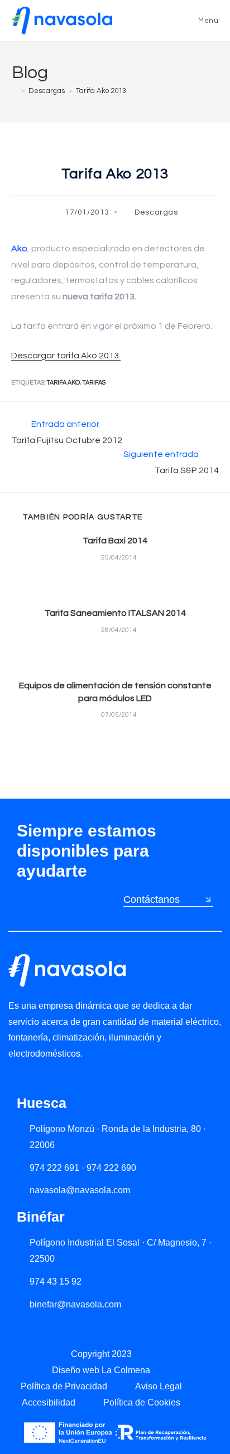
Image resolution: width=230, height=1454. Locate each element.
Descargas (156, 212)
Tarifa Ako (63, 383)
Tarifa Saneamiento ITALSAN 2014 (115, 613)
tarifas (94, 383)
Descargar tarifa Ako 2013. (66, 355)
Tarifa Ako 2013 (101, 91)
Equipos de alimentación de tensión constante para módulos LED (115, 691)
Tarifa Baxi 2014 (115, 540)
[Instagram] (38, 1079)
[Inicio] (14, 91)
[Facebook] (61, 1079)
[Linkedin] (14, 1079)
